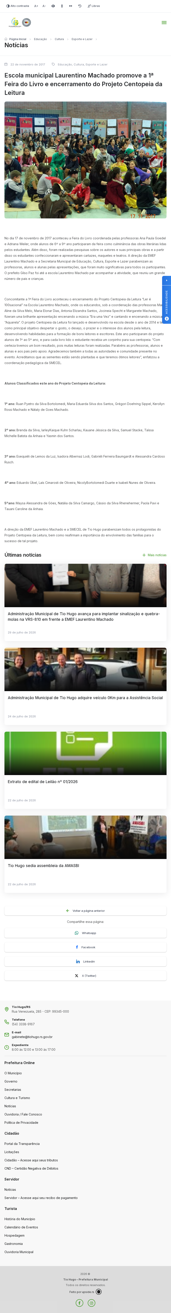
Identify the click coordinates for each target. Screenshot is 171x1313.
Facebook (88, 947)
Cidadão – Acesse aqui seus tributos (31, 1160)
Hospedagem (14, 1235)
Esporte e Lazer (82, 39)
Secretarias (12, 1089)
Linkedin (89, 961)
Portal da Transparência (22, 1144)
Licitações (11, 1152)
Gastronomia (13, 1244)
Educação (40, 39)
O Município (13, 1073)
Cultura (59, 39)
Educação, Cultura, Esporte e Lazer (83, 64)
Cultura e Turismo (17, 1098)
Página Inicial (17, 39)
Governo (10, 1081)
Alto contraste (19, 6)
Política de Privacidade (21, 1122)
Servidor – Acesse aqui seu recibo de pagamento (41, 1198)
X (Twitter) (89, 975)
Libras (96, 6)
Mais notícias (157, 555)
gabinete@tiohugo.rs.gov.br (32, 1037)
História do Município (19, 1219)
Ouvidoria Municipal (18, 1252)
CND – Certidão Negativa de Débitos (31, 1168)
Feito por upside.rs (81, 1292)
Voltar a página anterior (89, 910)
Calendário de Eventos (21, 1227)
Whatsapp (89, 933)
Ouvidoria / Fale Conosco (23, 1114)
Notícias (10, 1106)
